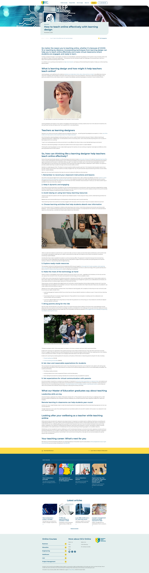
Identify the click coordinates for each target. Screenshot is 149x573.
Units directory (84, 544)
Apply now (83, 542)
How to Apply (80, 2)
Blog (69, 549)
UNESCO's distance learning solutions (53, 269)
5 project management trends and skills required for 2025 (99, 519)
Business (61, 515)
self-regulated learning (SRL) (100, 159)
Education (46, 24)
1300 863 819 (67, 443)
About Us (87, 2)
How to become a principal (48, 478)
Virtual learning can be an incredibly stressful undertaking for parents (81, 384)
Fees (69, 546)
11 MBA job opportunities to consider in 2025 (64, 519)
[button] (94, 3)
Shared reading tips (48, 358)
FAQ (69, 544)
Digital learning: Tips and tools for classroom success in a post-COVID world (99, 480)
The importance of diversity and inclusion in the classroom (66, 479)
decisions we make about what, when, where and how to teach (79, 74)
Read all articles (74, 528)
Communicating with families (51, 360)
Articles (47, 38)
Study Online (72, 2)
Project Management (47, 515)
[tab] (54, 544)
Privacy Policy (71, 569)
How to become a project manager (48, 518)
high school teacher (69, 61)
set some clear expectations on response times (87, 381)
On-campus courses (85, 546)
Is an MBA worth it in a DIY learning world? (82, 518)
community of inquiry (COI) (85, 159)
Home (42, 38)
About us (70, 542)
